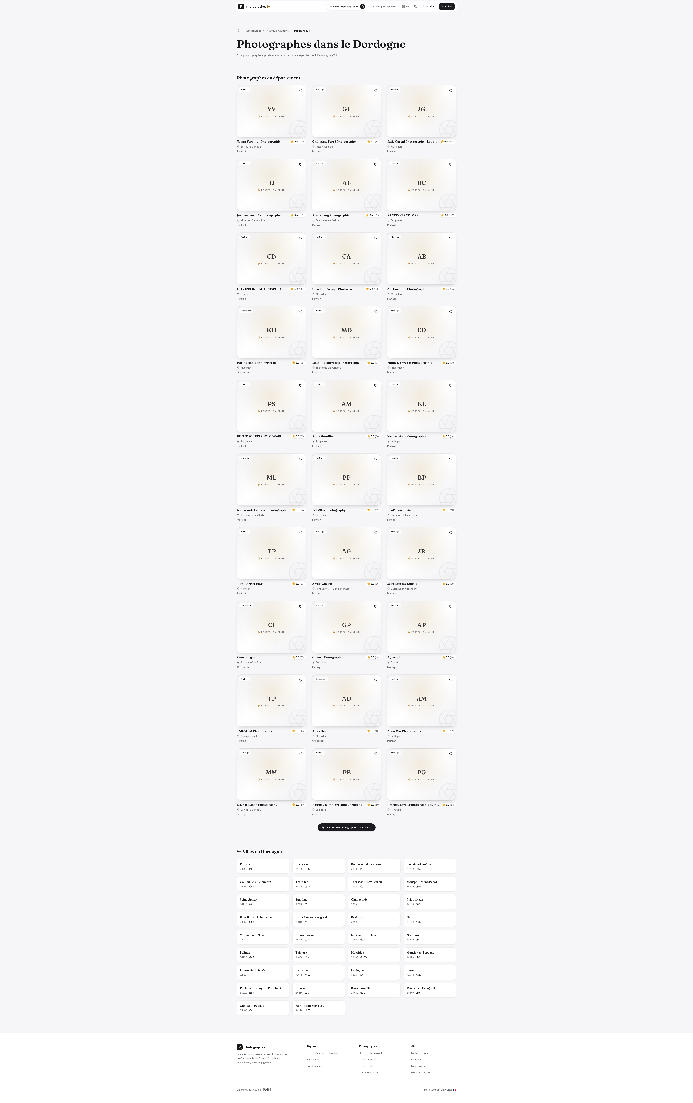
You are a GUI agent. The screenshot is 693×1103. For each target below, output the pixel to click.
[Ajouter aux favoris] (300, 90)
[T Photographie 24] (271, 553)
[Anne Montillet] (346, 406)
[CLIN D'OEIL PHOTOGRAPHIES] (271, 259)
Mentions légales (421, 1072)
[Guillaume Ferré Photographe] (346, 111)
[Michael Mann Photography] (271, 774)
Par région (313, 1059)
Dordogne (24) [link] (302, 30)
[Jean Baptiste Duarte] (421, 553)
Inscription (446, 6)
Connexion (429, 6)
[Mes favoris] (415, 6)
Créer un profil (368, 1059)
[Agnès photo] (421, 627)
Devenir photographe (384, 6)
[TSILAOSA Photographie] (271, 701)
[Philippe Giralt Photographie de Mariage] (421, 774)
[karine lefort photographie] (421, 406)
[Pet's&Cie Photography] (346, 480)
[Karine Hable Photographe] (271, 332)
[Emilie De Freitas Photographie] (421, 332)
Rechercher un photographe (323, 1053)
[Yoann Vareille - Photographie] (271, 111)
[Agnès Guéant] (346, 553)
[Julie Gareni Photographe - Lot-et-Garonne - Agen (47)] (421, 111)
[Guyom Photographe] (346, 627)
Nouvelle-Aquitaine (278, 30)
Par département (316, 1066)
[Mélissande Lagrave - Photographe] (271, 480)
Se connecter (367, 1066)
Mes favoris (418, 1066)
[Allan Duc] (346, 701)
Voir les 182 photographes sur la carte (348, 827)
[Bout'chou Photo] (421, 480)
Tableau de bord (369, 1072)
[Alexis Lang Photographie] (346, 185)
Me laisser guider (421, 1053)
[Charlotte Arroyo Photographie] (346, 259)
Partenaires (418, 1059)
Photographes (253, 30)
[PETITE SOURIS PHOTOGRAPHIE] (271, 406)
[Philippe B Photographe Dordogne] (346, 774)
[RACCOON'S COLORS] (421, 185)
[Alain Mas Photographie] (421, 701)
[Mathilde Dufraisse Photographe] (346, 332)
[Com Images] (271, 627)
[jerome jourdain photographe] (271, 185)
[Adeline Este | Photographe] (421, 259)
